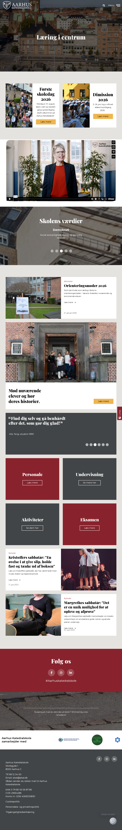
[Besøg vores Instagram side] (61, 672)
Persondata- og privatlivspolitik (22, 807)
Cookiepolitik (13, 801)
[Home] (51, 5)
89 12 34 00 (15, 774)
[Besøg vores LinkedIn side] (70, 672)
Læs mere (46, 121)
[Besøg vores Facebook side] (51, 672)
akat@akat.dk (20, 777)
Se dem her (32, 528)
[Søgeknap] (104, 5)
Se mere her (89, 482)
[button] (118, 5)
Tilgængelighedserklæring (20, 812)
